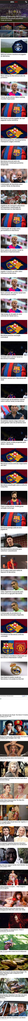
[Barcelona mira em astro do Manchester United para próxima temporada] (14, 153)
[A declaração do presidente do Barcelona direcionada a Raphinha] (14, 605)
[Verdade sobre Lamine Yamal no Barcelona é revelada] (14, 348)
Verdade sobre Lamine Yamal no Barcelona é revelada (12, 357)
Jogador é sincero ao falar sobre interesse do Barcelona (11, 272)
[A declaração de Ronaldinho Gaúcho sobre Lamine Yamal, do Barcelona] (14, 391)
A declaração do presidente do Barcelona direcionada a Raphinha (12, 614)
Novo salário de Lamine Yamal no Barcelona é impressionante (12, 251)
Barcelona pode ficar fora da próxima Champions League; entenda (13, 140)
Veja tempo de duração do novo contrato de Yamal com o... (11, 315)
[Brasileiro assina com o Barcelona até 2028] (14, 370)
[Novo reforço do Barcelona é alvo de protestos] (14, 67)
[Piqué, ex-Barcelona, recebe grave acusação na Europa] (14, 498)
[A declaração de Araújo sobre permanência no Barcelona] (14, 220)
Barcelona (3, 52)
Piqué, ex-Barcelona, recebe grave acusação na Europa (12, 507)
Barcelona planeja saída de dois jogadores (11, 528)
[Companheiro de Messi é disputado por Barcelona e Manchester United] (14, 647)
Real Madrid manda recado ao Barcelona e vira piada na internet (12, 678)
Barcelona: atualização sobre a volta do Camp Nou (14, 486)
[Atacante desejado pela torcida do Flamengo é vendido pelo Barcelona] (7, 28)
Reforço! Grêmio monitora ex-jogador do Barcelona (13, 55)
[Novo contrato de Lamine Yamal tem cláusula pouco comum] (14, 284)
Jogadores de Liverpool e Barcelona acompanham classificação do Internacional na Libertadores (12, 207)
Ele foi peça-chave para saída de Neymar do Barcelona (11, 571)
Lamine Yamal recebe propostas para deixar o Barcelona (13, 443)
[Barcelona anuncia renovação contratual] (14, 327)
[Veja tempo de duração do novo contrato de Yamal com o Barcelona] (14, 306)
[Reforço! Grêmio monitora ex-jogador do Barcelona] (14, 46)
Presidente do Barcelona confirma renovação (12, 635)
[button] (25, 1)
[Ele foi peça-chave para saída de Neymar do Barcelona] (14, 562)
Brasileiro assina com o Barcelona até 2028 (13, 379)
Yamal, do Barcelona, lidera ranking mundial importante (13, 98)
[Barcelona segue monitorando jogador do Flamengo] (21, 28)
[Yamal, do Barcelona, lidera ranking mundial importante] (14, 89)
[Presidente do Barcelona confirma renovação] (14, 626)
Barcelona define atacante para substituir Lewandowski (11, 550)
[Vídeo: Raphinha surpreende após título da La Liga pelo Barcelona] (14, 583)
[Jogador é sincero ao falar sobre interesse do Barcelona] (14, 263)
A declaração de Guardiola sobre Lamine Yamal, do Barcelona (11, 185)
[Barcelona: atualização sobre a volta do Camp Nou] (14, 476)
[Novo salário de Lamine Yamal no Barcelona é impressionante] (14, 242)
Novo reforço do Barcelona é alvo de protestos (13, 76)
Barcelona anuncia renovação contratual (10, 336)
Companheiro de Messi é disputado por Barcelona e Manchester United (14, 656)
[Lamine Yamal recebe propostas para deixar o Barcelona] (14, 434)
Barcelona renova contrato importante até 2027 (14, 464)
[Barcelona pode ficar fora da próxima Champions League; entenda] (14, 131)
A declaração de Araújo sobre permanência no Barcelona (10, 229)
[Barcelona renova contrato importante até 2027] (14, 455)
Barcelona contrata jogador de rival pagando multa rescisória (13, 119)
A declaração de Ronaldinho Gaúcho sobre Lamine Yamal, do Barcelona (13, 400)
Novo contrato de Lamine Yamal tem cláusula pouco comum (13, 293)
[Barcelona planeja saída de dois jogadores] (14, 519)
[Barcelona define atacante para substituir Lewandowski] (14, 541)
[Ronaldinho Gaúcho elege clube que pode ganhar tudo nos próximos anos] (14, 412)
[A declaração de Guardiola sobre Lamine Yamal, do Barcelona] (14, 176)
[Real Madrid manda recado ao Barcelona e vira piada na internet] (14, 669)
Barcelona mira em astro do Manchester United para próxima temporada (12, 163)
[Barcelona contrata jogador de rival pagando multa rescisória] (14, 110)
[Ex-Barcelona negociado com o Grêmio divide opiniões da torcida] (7, 35)
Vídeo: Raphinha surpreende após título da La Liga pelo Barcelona (12, 592)
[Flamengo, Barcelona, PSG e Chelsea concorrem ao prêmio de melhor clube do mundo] (14, 13)
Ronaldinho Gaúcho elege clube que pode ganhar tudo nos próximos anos (13, 422)
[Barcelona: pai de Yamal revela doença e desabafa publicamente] (21, 35)
